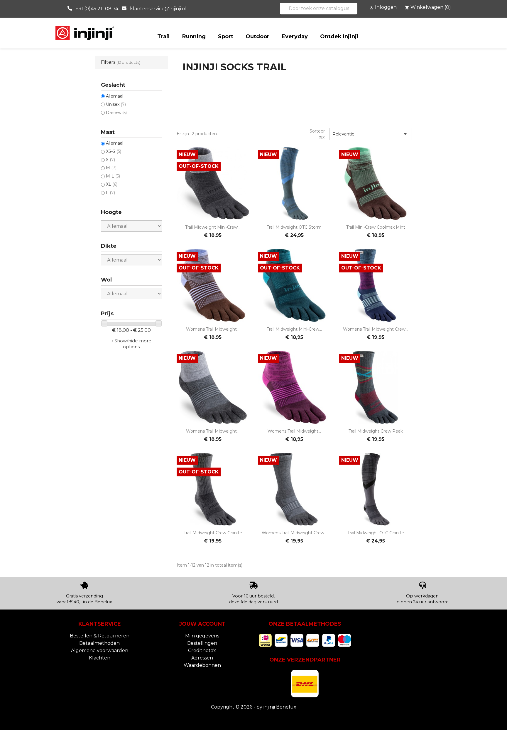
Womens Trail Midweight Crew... (375, 329)
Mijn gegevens (202, 636)
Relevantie (370, 134)
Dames (116, 112)
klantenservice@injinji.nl (158, 8)
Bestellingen (202, 643)
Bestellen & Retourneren (99, 636)
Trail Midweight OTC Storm (294, 227)
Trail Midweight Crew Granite (213, 532)
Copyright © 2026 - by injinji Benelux (253, 707)
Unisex (116, 104)
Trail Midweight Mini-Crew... (212, 227)
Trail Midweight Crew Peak (376, 431)
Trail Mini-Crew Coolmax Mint (375, 227)
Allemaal (114, 96)
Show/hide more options (132, 343)
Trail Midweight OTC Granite (375, 532)
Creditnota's (202, 650)
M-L (113, 176)
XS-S (113, 151)
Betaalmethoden (99, 643)
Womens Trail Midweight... (212, 329)
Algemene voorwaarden (99, 650)
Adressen (202, 658)
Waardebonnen (202, 665)
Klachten (99, 658)
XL (111, 184)
